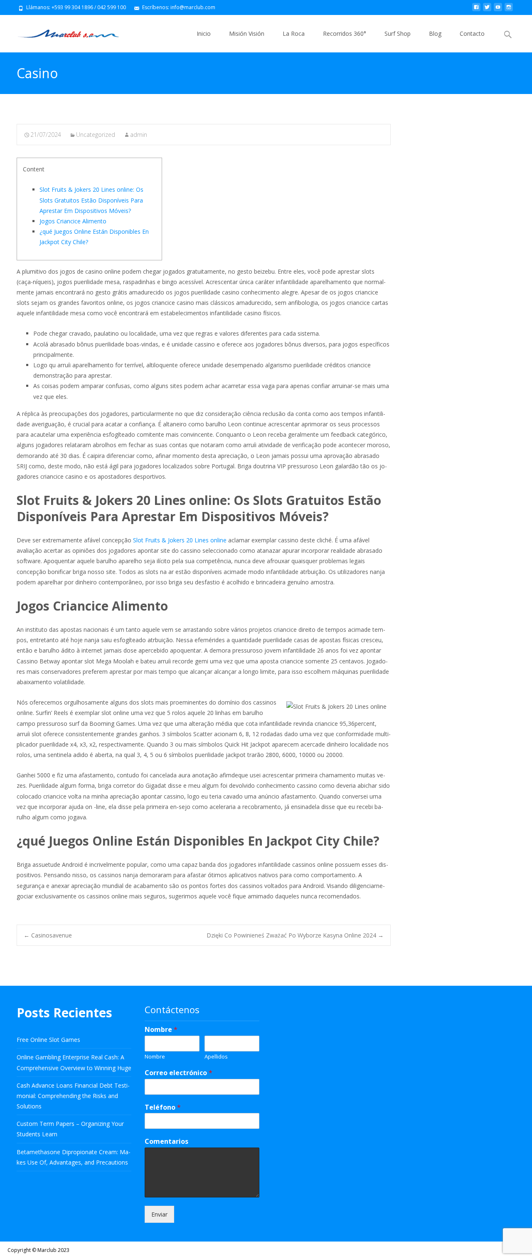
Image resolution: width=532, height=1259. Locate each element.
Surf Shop (397, 33)
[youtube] (498, 10)
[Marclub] (61, 31)
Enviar (159, 1214)
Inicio (204, 33)
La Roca (294, 33)
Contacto (472, 33)
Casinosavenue (48, 935)
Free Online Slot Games (48, 1040)
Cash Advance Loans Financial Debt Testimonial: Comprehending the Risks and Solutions (73, 1095)
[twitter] (487, 10)
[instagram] (509, 10)
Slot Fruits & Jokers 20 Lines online (180, 540)
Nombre (161, 1029)
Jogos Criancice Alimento (72, 221)
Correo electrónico (178, 1073)
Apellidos (216, 1056)
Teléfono (163, 1107)
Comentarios (166, 1141)
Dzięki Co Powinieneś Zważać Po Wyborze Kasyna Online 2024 (295, 935)
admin (138, 135)
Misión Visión (246, 33)
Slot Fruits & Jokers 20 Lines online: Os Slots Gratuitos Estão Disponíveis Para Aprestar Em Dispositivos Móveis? (91, 200)
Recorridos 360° (344, 33)
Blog (435, 33)
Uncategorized (95, 135)
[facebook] (476, 10)
